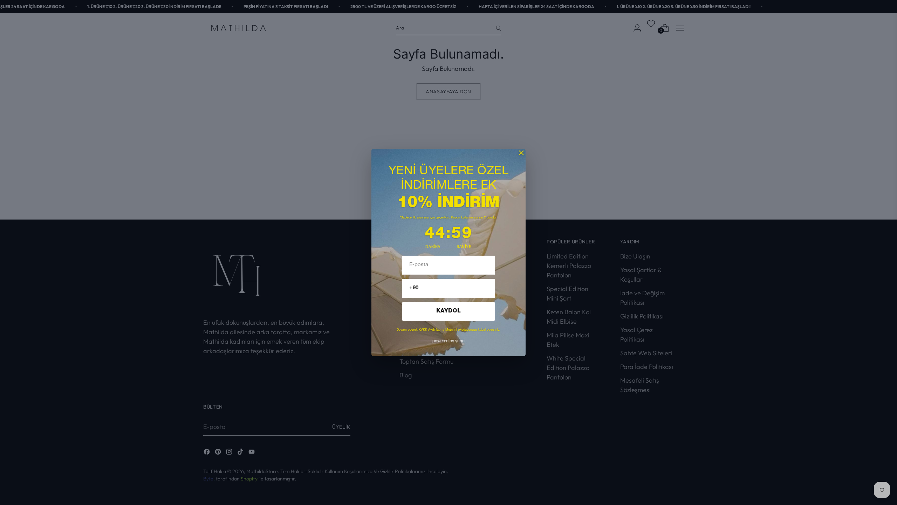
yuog (448, 341)
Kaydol (448, 311)
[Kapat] (521, 153)
